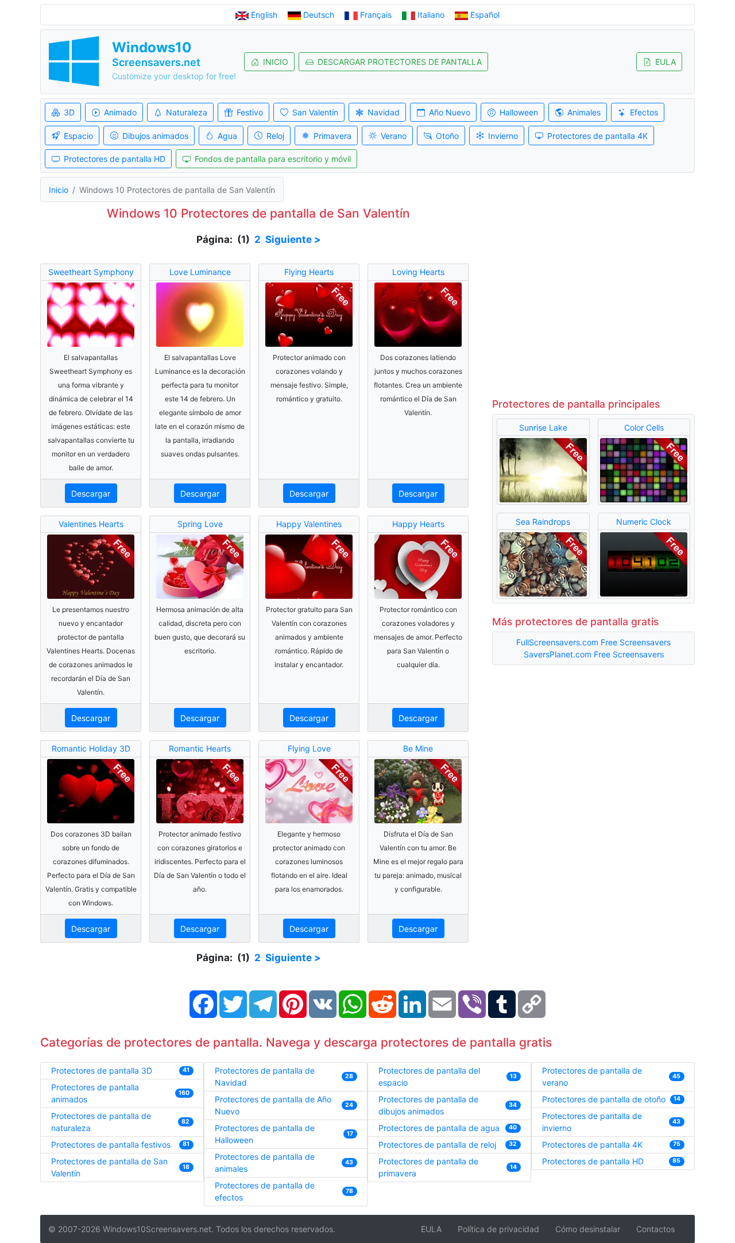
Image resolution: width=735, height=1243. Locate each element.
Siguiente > (293, 239)
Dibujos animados (155, 136)
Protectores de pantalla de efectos (265, 1191)
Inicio (58, 190)
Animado (120, 112)
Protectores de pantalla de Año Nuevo (273, 1105)
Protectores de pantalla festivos (111, 1144)
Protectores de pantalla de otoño (604, 1099)
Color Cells (644, 427)
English (264, 15)
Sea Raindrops (543, 521)
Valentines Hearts (91, 524)
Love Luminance (200, 272)
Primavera (332, 136)
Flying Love (309, 748)
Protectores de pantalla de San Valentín (109, 1167)
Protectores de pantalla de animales (265, 1163)
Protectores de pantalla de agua (439, 1128)
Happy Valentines (309, 524)
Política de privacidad (498, 1229)
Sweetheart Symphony (91, 272)
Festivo (250, 112)
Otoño (447, 136)
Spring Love (200, 524)
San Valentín (315, 112)
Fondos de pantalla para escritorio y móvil (273, 159)
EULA (665, 62)
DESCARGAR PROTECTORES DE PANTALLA (400, 62)
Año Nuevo (449, 112)
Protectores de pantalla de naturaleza (101, 1122)
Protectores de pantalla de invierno (592, 1122)
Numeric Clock (643, 521)
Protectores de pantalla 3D (101, 1070)
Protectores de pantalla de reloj (437, 1144)
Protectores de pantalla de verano (592, 1076)
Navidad (384, 112)
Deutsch (318, 15)
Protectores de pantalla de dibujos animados (428, 1105)
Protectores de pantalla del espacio (429, 1076)
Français (376, 15)
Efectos (644, 112)
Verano (394, 136)
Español (484, 15)
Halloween (519, 112)
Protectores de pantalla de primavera (428, 1167)
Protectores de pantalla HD (114, 159)
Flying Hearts (309, 272)
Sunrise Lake (543, 427)
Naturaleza (186, 112)
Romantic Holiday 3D (91, 748)
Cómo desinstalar (587, 1229)
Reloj (275, 136)
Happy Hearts (418, 524)
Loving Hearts (418, 272)
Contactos (655, 1229)
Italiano (431, 15)
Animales (584, 112)
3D (69, 112)
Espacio (78, 136)
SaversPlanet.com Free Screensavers (594, 654)
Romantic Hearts (200, 748)
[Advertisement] (593, 302)
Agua (227, 136)
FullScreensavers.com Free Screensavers (593, 642)
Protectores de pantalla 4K (597, 136)
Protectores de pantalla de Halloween (265, 1134)
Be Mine (418, 748)
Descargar (90, 493)
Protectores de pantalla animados (95, 1093)
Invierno (503, 136)
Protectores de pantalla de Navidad (265, 1076)
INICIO (275, 62)
